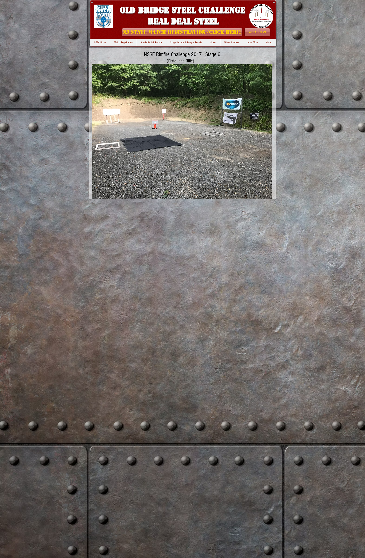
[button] (186, 42)
